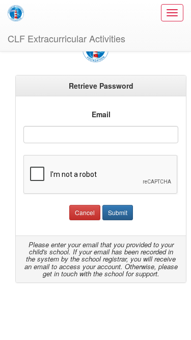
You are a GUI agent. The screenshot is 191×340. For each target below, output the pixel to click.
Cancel (85, 212)
